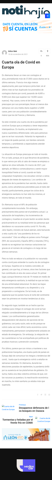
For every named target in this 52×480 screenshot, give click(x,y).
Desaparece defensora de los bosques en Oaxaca (34, 409)
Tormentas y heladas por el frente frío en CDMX (17, 421)
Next (31, 417)
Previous (22, 405)
